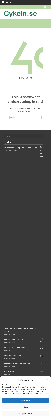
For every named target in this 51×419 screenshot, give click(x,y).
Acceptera (25, 400)
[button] (47, 380)
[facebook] (45, 7)
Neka (25, 407)
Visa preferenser (25, 413)
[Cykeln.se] (18, 13)
